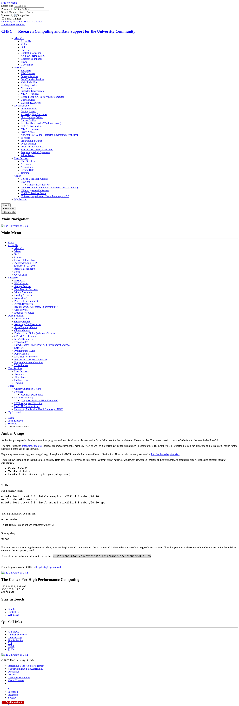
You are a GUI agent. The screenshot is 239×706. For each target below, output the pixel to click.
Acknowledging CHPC (33, 55)
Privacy (12, 674)
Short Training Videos (32, 117)
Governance (27, 64)
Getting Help (27, 170)
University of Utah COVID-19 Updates (21, 21)
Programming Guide (31, 140)
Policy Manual (28, 143)
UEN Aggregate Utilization (35, 190)
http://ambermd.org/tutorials (165, 454)
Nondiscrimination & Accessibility (25, 668)
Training (25, 173)
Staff (23, 47)
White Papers (27, 155)
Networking (27, 88)
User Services (28, 99)
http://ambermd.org (32, 445)
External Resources (31, 102)
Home (11, 242)
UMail (11, 646)
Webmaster (13, 615)
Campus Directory (17, 634)
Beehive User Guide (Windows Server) (41, 123)
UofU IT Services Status (33, 193)
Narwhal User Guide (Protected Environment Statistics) (49, 134)
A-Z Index (13, 631)
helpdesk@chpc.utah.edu (49, 567)
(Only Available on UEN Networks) (39, 400)
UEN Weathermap (23, 397)
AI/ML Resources (23, 304)
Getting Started (28, 111)
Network (25, 181)
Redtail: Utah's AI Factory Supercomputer (42, 96)
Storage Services (29, 76)
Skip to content (9, 2)
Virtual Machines (29, 82)
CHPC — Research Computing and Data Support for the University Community (68, 31)
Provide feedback (13, 702)
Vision (24, 44)
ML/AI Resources (30, 93)
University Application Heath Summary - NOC (45, 196)
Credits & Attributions (19, 677)
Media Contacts (16, 680)
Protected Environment (32, 91)
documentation (15, 420)
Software (25, 137)
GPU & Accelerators (31, 126)
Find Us (12, 609)
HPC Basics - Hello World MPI (37, 149)
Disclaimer (13, 671)
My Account (20, 199)
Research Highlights (31, 58)
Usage (17, 175)
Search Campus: (9, 12)
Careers (25, 50)
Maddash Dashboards (38, 184)
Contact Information (31, 53)
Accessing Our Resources (34, 114)
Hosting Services (29, 85)
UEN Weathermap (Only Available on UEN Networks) (49, 187)
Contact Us (13, 612)
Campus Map (15, 637)
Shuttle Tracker (15, 640)
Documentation (22, 105)
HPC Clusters (28, 73)
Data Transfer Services (32, 79)
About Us (19, 38)
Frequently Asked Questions (35, 152)
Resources (19, 67)
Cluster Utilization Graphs (34, 178)
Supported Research (24, 265)
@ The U (13, 649)
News (24, 61)
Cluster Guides (28, 120)
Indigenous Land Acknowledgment (26, 665)
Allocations (27, 167)
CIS (10, 643)
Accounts (26, 164)
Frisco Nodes (27, 132)
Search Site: (7, 5)
